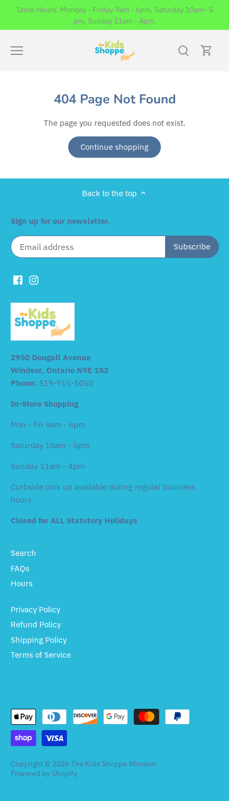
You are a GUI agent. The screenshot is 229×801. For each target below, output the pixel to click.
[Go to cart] (206, 50)
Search (23, 553)
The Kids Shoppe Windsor (114, 763)
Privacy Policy (35, 609)
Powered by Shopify (44, 773)
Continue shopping (114, 147)
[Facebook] (17, 279)
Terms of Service (41, 655)
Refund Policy (36, 624)
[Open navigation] (17, 50)
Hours (21, 583)
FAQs (20, 568)
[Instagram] (33, 279)
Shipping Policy (39, 640)
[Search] (183, 50)
